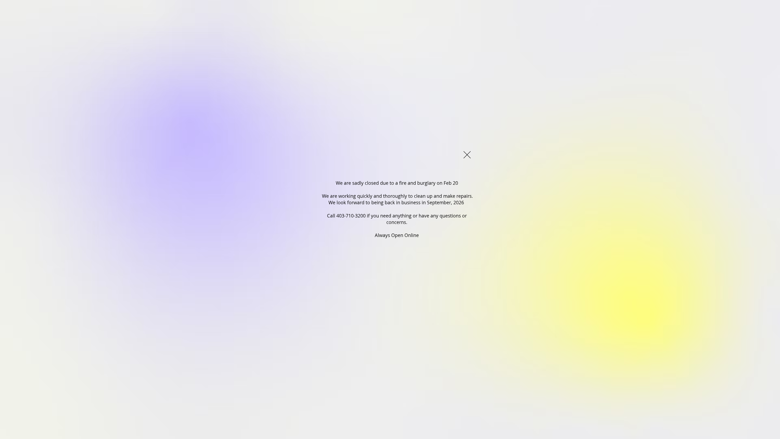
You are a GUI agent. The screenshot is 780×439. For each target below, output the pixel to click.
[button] (467, 154)
